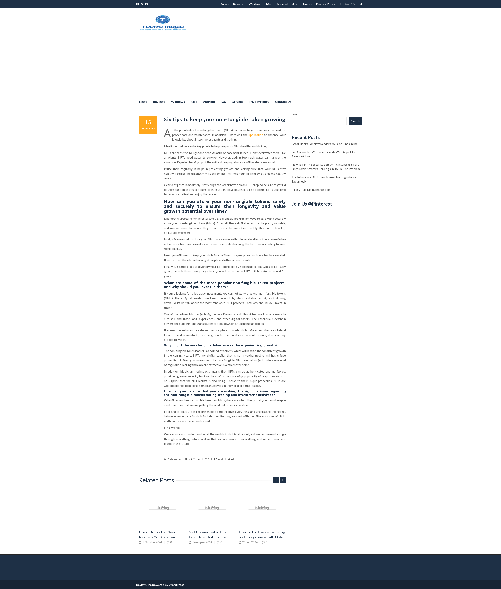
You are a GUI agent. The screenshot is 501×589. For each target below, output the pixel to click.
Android (282, 4)
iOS (294, 4)
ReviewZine (144, 584)
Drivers (307, 4)
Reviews (238, 4)
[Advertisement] (250, 66)
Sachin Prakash (225, 459)
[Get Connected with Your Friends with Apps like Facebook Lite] (212, 508)
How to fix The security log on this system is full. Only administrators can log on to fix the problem (326, 167)
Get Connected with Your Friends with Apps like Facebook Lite (210, 537)
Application (255, 135)
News (225, 4)
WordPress (176, 584)
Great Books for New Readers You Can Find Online (157, 537)
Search (296, 114)
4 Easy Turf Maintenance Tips (311, 189)
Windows (255, 4)
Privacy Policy (325, 4)
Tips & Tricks (192, 459)
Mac (269, 4)
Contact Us (347, 4)
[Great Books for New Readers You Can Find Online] (162, 508)
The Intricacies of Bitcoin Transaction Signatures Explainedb (324, 179)
